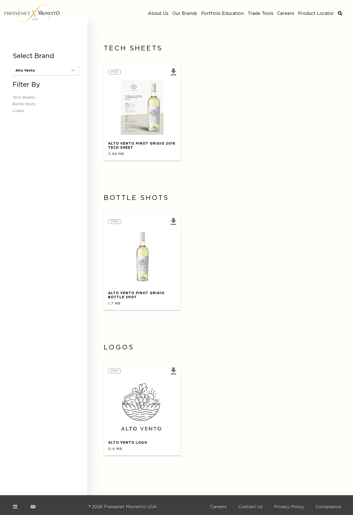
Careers (285, 13)
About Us (158, 13)
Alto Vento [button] (25, 70)
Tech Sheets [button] (24, 97)
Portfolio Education (222, 13)
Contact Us (250, 507)
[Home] (32, 13)
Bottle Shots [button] (24, 104)
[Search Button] (340, 13)
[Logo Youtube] (33, 506)
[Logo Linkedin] (15, 506)
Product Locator (316, 13)
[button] (172, 71)
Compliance (328, 507)
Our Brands (184, 13)
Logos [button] (18, 111)
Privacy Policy (289, 507)
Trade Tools (260, 13)
